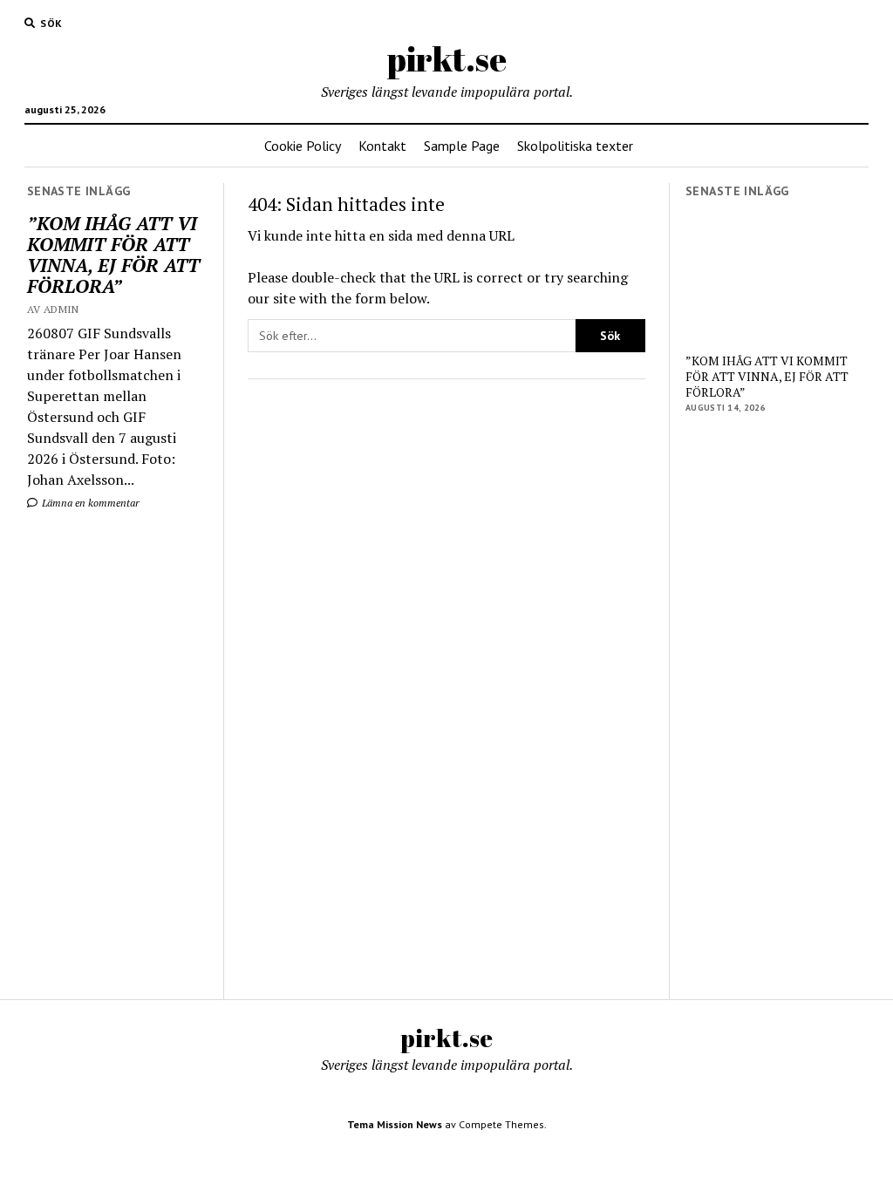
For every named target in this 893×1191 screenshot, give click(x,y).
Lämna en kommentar (89, 502)
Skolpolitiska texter (575, 145)
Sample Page (462, 145)
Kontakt (382, 145)
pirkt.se (447, 59)
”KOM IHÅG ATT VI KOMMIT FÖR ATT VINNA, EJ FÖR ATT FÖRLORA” (113, 254)
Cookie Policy (302, 145)
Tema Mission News (394, 1124)
